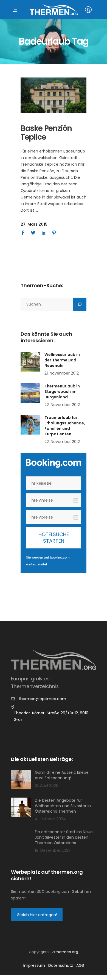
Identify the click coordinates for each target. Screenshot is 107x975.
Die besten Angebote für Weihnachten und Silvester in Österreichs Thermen (63, 806)
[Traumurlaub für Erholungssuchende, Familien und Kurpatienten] (30, 425)
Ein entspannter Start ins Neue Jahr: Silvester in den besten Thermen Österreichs (64, 837)
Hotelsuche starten (53, 537)
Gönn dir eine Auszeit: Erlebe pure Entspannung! (62, 775)
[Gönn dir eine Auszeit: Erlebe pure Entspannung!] (21, 779)
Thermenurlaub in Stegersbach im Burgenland (62, 391)
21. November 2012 (61, 373)
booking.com (60, 557)
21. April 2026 (46, 785)
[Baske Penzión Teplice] (53, 95)
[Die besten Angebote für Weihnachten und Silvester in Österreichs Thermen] (21, 807)
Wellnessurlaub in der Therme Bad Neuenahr (62, 360)
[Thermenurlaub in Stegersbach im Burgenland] (30, 393)
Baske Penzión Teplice (46, 132)
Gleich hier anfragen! (37, 915)
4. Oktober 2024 (50, 819)
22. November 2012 (62, 404)
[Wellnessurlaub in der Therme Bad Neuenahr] (30, 362)
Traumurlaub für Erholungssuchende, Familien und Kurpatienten (64, 426)
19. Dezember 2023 (53, 850)
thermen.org (67, 951)
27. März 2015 (34, 224)
